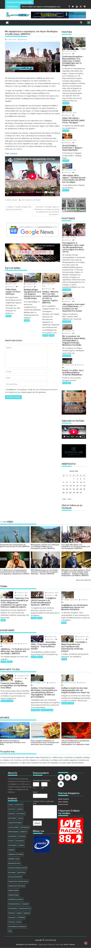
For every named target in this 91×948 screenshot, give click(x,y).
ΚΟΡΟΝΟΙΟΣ (20, 841)
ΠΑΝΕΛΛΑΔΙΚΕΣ (13, 890)
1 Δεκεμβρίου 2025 (22, 676)
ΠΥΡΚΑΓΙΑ (11, 913)
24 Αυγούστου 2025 (69, 682)
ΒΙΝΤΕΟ (9, 200)
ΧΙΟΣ (10, 931)
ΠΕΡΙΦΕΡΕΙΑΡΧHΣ (14, 904)
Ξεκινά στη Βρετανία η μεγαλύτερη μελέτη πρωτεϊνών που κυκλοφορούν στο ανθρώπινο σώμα (75, 742)
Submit (37, 823)
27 (67, 492)
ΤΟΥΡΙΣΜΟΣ (21, 917)
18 (84, 486)
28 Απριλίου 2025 (83, 637)
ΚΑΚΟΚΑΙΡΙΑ (12, 836)
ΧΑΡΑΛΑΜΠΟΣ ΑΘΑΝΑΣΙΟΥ (17, 927)
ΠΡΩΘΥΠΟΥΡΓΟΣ (25, 908)
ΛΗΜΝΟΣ (11, 850)
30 (77, 492)
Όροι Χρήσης (63, 801)
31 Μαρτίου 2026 (22, 593)
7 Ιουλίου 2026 (69, 365)
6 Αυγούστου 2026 (70, 51)
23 (77, 489)
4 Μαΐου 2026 (11, 284)
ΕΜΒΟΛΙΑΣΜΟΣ (13, 832)
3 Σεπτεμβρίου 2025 (39, 682)
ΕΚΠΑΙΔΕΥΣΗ (25, 827)
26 (63, 492)
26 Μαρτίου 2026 (52, 593)
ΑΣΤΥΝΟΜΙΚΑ (35, 710)
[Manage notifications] (86, 943)
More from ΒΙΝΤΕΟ (83, 580)
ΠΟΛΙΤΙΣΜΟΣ (66, 290)
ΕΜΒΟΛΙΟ (24, 832)
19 (63, 489)
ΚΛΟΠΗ (10, 841)
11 (84, 482)
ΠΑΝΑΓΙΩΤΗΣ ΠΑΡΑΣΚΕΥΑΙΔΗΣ (18, 881)
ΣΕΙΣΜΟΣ (27, 913)
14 (70, 486)
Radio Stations (63, 799)
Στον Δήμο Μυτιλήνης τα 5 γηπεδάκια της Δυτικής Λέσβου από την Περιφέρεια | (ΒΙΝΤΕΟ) (75, 546)
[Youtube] (61, 784)
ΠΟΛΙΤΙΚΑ (66, 103)
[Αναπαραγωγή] (64, 436)
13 (67, 486)
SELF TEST (11, 809)
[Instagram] (68, 777)
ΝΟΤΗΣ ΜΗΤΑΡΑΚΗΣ (15, 877)
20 (67, 489)
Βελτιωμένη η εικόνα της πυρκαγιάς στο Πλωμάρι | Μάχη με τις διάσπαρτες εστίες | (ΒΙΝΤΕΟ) (45, 546)
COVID (10, 805)
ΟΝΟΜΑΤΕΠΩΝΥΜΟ (42, 780)
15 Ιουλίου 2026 (69, 299)
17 (81, 486)
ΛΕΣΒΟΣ (14, 200)
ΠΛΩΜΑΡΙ (25, 904)
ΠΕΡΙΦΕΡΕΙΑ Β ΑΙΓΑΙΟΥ (15, 899)
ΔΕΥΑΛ (20, 818)
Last (42, 788)
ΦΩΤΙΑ (19, 922)
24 (81, 489)
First (34, 788)
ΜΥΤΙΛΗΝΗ (37, 200)
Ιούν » (69, 499)
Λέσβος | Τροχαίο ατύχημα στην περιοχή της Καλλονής (18, 208)
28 (70, 492)
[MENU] (88, 22)
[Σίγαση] (80, 436)
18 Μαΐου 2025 (51, 637)
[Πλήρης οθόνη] (84, 436)
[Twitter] (74, 777)
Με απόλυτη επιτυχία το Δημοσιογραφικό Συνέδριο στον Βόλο (12, 742)
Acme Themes (69, 944)
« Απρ (64, 499)
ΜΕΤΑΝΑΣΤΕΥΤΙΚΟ (14, 863)
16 (77, 486)
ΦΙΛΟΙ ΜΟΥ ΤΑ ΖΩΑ (7, 701)
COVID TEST (19, 805)
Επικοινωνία (63, 804)
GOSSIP (3, 661)
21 (70, 489)
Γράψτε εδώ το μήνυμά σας (43, 802)
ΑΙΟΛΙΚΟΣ (11, 814)
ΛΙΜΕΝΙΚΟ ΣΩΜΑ (13, 859)
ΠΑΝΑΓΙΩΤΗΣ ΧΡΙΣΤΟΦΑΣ (16, 886)
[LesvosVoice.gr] (7, 22)
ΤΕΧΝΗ (3, 620)
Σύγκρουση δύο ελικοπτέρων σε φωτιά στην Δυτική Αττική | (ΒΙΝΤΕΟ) (15, 545)
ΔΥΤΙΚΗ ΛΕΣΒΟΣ (13, 827)
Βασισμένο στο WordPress (26, 944)
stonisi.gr (13, 153)
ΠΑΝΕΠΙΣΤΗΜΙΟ (13, 895)
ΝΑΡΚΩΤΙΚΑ (21, 872)
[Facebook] (61, 777)
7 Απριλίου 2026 (30, 284)
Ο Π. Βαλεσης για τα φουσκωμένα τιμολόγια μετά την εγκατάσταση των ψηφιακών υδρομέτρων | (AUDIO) (14, 572)
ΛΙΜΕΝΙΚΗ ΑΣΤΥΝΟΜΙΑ (15, 854)
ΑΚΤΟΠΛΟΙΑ (21, 814)
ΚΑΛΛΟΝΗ (22, 836)
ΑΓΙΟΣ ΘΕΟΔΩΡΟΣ (27, 200)
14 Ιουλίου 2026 (69, 331)
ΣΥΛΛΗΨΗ (11, 917)
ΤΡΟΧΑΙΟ (11, 922)
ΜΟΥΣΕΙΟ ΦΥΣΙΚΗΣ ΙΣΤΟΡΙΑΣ (17, 868)
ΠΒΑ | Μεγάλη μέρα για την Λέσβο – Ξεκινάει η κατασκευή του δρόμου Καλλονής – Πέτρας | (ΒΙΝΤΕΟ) (45, 572)
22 (74, 489)
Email (36, 792)
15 (74, 486)
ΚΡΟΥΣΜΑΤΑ (12, 845)
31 (81, 492)
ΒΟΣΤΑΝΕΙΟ (12, 818)
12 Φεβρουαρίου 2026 (70, 600)
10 (81, 482)
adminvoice (23, 39)
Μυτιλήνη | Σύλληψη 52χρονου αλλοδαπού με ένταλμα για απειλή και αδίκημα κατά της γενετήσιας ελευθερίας (46, 210)
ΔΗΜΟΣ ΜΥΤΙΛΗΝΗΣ (15, 823)
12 (63, 486)
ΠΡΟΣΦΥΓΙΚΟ (12, 908)
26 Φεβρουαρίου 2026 (9, 644)
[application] (74, 432)
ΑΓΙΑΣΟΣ (20, 809)
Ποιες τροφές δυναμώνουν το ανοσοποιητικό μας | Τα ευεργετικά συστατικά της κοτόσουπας (45, 742)
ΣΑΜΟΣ (19, 913)
